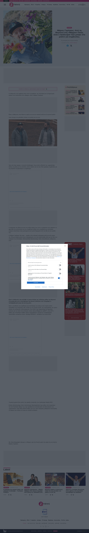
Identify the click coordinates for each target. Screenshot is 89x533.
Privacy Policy (51, 286)
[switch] (59, 265)
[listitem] (44, 262)
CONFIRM (36, 282)
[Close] (65, 246)
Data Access (44, 286)
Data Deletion (37, 286)
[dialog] (44, 266)
